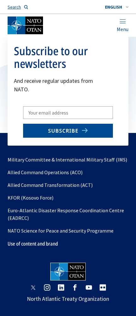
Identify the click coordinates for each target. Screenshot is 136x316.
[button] (116, 7)
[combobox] (116, 7)
